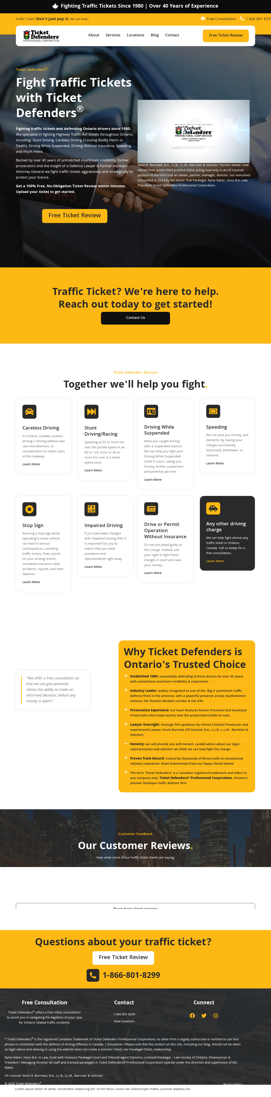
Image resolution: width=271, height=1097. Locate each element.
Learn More (31, 464)
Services (113, 35)
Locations (135, 35)
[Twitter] (204, 1015)
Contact (172, 35)
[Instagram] (215, 1015)
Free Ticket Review (225, 36)
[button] (193, 131)
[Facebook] (192, 1015)
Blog (155, 35)
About (93, 35)
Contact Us (135, 318)
